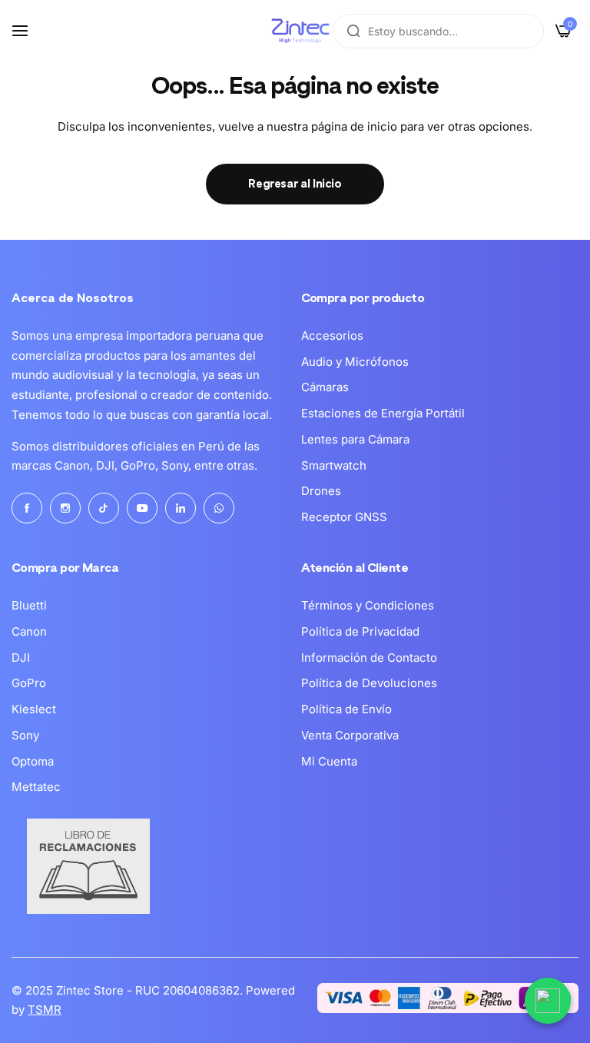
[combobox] (438, 31)
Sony (25, 735)
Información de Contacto (369, 657)
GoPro (29, 683)
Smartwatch (333, 465)
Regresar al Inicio (295, 184)
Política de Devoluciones (369, 683)
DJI (21, 657)
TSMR (44, 1009)
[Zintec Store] (300, 30)
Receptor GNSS (344, 517)
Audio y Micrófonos (355, 361)
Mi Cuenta (329, 761)
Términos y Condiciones (367, 605)
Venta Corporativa (350, 735)
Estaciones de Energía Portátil (383, 413)
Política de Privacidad (360, 631)
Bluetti (29, 605)
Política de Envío (346, 709)
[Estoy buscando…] (353, 31)
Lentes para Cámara (355, 439)
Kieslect (34, 709)
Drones (321, 490)
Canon (29, 631)
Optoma (33, 761)
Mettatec (36, 786)
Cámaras (325, 387)
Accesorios (332, 335)
